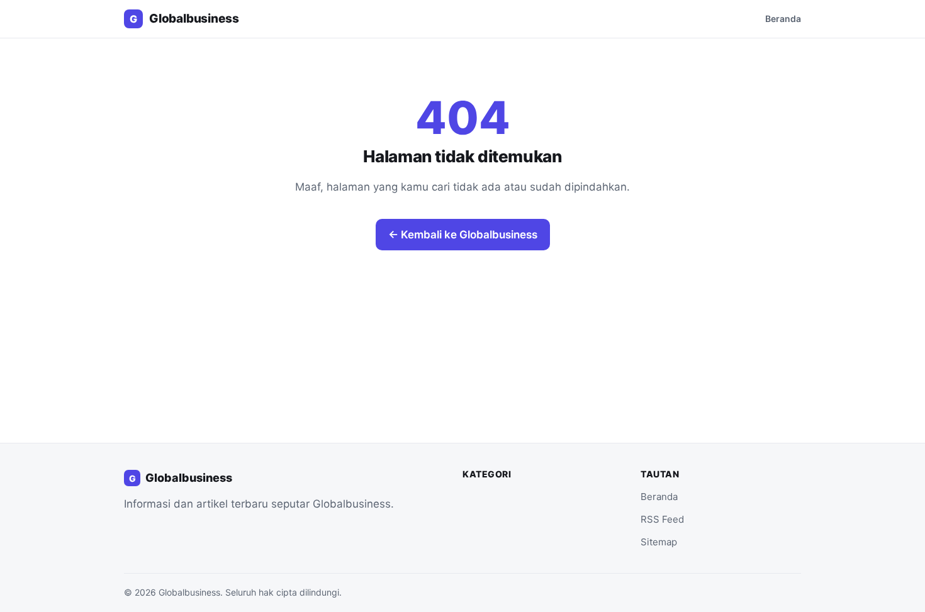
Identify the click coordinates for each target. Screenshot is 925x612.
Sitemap (659, 542)
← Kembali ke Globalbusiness (462, 234)
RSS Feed (662, 519)
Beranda (783, 18)
